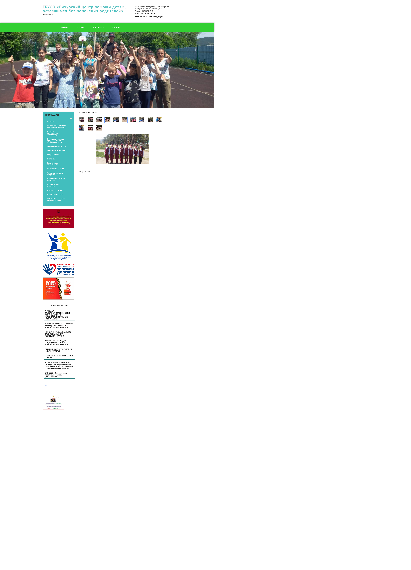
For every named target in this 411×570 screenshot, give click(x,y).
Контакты (116, 27)
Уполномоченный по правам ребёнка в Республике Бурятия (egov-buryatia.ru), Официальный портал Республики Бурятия (59, 365)
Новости (80, 27)
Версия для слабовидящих (149, 17)
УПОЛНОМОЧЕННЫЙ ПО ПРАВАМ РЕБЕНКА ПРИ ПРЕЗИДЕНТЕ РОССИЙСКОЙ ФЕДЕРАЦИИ (59, 326)
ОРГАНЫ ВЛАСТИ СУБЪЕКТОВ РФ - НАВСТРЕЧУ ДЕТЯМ (59, 350)
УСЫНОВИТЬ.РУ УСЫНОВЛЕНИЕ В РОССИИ (59, 357)
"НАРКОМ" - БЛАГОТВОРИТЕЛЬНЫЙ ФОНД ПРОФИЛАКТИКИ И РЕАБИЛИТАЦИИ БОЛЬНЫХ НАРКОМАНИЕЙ (57, 315)
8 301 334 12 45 (147, 11)
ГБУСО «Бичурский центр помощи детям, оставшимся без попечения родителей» (84, 9)
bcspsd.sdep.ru (48, 14)
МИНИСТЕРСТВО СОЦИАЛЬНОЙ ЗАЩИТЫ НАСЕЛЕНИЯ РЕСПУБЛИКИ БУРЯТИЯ (58, 334)
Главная (64, 27)
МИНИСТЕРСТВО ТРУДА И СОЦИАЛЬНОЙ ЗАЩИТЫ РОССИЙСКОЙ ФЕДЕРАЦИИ (56, 343)
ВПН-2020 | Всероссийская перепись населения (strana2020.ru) (56, 375)
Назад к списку (84, 172)
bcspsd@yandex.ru (148, 14)
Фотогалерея (98, 27)
